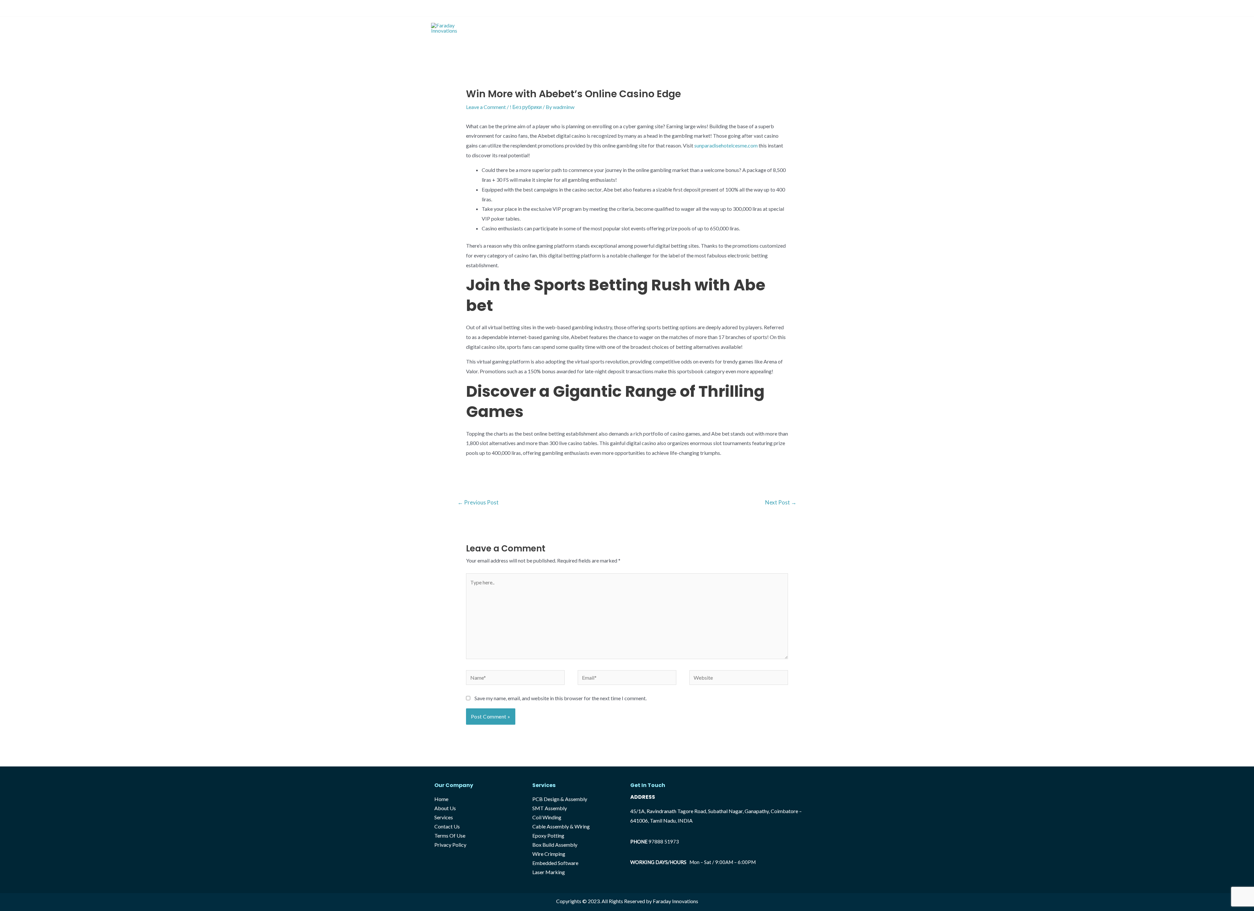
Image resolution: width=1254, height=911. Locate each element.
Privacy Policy (450, 845)
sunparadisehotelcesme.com (726, 145)
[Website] (738, 678)
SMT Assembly (549, 808)
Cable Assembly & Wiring (561, 826)
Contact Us (736, 28)
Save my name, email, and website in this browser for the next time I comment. (560, 698)
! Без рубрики (526, 107)
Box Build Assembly (554, 845)
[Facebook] (806, 8)
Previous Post (478, 502)
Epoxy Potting (548, 835)
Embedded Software (555, 863)
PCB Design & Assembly (559, 799)
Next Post (780, 502)
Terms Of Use (449, 835)
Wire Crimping (548, 854)
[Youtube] (819, 8)
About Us (673, 28)
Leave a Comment (486, 107)
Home (645, 28)
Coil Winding (546, 817)
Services (704, 28)
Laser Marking (548, 872)
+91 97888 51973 (451, 8)
